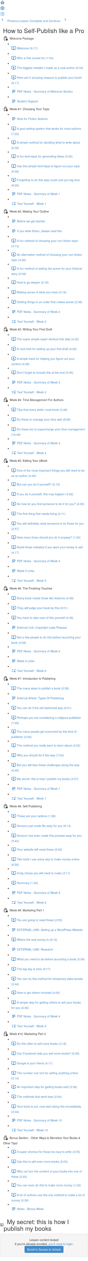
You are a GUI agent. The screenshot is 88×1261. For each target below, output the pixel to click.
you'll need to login (61, 1244)
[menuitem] (2, 9)
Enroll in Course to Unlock (44, 1249)
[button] (2, 4)
